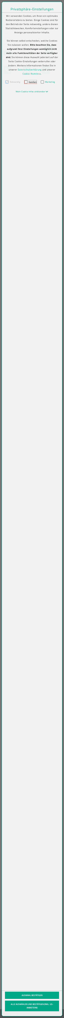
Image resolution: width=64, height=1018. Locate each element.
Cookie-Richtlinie (32, 73)
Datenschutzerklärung (30, 69)
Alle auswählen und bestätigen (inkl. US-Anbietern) (32, 1006)
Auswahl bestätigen (32, 995)
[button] (32, 91)
